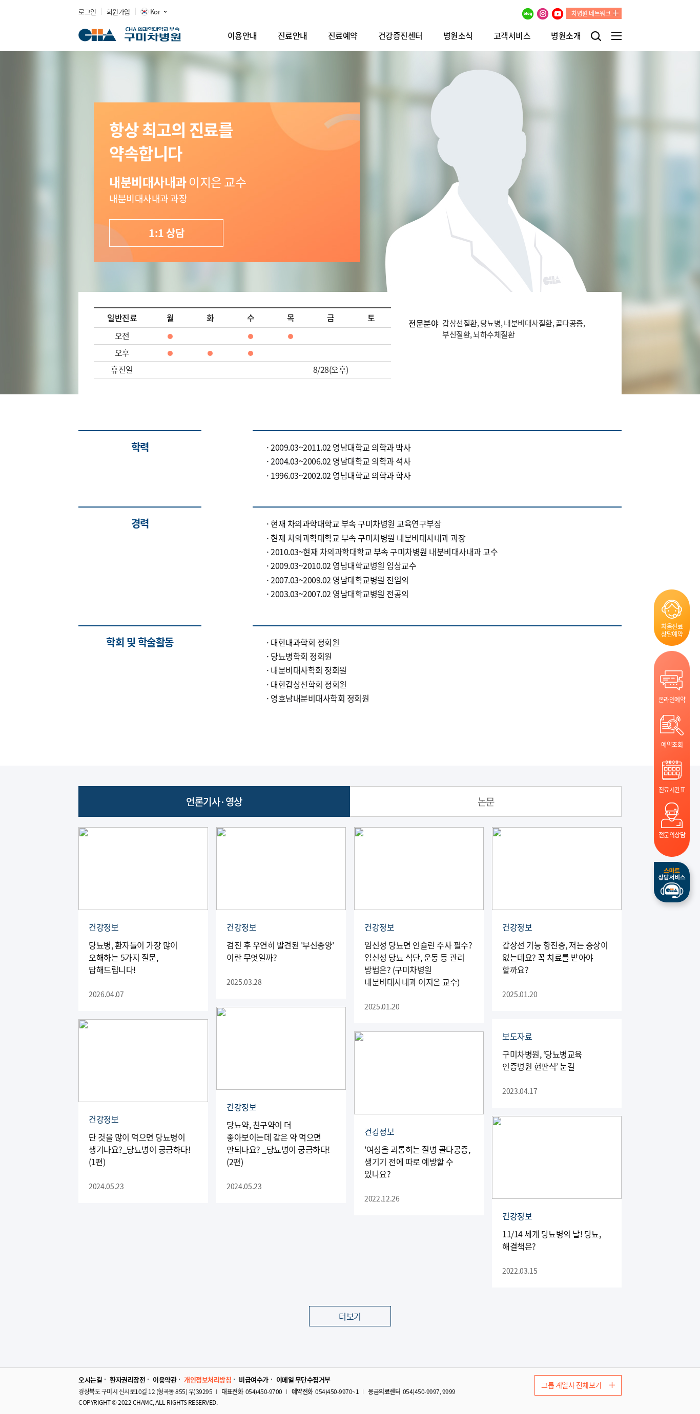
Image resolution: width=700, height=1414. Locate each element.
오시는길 (90, 1379)
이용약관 (164, 1379)
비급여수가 (254, 1379)
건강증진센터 (400, 35)
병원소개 (566, 35)
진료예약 (343, 35)
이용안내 (242, 35)
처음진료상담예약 (672, 630)
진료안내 (292, 35)
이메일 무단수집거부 (303, 1379)
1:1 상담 (166, 232)
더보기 (350, 1316)
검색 (596, 36)
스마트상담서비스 (672, 882)
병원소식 (458, 35)
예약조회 (672, 744)
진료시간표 (672, 789)
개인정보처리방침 (207, 1379)
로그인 (87, 11)
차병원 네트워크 (590, 13)
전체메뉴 (616, 36)
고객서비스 (512, 35)
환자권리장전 (127, 1379)
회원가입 (118, 11)
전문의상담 (672, 834)
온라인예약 (672, 699)
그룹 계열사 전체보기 (571, 1385)
